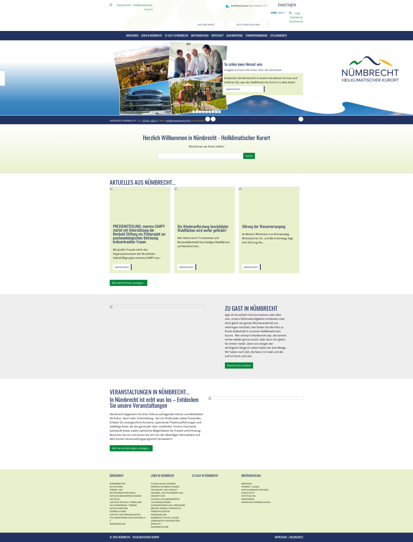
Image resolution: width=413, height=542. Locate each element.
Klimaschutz (248, 492)
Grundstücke (158, 496)
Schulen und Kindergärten (165, 499)
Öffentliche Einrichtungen (165, 486)
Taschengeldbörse (161, 502)
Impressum (281, 537)
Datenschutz (296, 537)
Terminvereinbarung (256, 35)
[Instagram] (207, 120)
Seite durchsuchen (248, 24)
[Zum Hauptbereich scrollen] (300, 120)
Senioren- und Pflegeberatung (167, 492)
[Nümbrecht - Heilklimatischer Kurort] (131, 7)
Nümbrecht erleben (239, 365)
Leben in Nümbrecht (151, 35)
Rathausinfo (116, 486)
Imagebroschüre (159, 527)
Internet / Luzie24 (250, 486)
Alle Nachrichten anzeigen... (128, 283)
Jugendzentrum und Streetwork (168, 505)
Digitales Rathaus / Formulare (125, 502)
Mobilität (156, 523)
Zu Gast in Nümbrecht (176, 35)
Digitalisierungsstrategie (254, 489)
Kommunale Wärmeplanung (256, 502)
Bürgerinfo (132, 35)
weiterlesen (233, 89)
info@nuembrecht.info (178, 120)
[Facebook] (213, 120)
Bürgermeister (117, 483)
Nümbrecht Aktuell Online (165, 517)
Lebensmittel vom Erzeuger (165, 520)
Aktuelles (115, 499)
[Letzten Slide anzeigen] (2, 78)
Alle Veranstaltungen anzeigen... (131, 448)
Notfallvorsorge (119, 508)
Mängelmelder (117, 523)
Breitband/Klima (200, 35)
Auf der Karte (206, 24)
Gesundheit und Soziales (164, 489)
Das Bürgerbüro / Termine (123, 505)
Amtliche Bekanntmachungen (125, 496)
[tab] (193, 112)
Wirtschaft (217, 35)
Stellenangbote (278, 35)
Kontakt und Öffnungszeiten (125, 514)
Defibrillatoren (118, 511)
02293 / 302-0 (149, 120)
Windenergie (247, 499)
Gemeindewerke (234, 35)
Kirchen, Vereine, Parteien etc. (166, 508)
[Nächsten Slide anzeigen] (410, 78)
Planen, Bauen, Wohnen (163, 483)
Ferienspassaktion (160, 511)
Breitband (246, 483)
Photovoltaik (248, 496)
